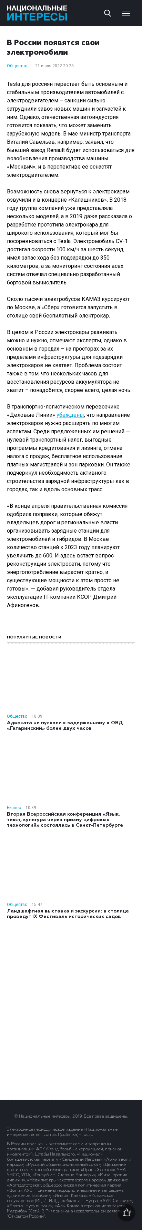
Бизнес (14, 807)
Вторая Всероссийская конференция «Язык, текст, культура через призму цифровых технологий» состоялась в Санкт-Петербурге (65, 820)
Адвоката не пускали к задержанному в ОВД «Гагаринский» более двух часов (65, 725)
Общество (17, 65)
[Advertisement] (71, 1008)
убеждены (70, 415)
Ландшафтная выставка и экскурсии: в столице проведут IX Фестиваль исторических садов (68, 914)
